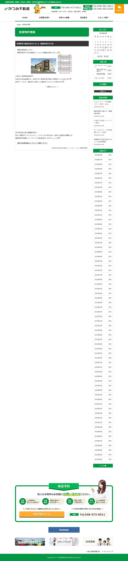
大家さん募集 (64, 17)
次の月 (106, 56)
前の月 (100, 56)
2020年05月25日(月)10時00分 (59, 148)
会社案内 (83, 17)
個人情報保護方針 (94, 551)
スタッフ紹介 (103, 17)
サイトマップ (108, 551)
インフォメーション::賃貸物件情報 (78, 148)
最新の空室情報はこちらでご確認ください (32, 143)
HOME (25, 17)
